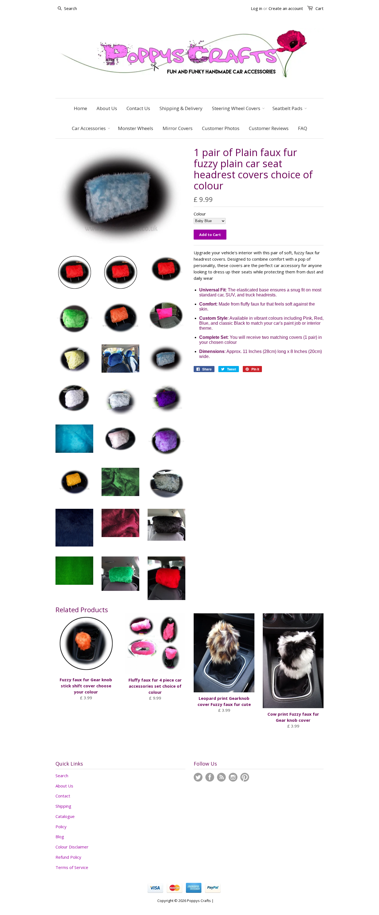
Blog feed (221, 777)
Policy (61, 826)
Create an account (286, 8)
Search (61, 775)
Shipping (63, 806)
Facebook (209, 777)
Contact (62, 796)
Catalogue (65, 816)
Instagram (233, 777)
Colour (200, 214)
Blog (59, 836)
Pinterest (244, 777)
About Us (64, 786)
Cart (319, 8)
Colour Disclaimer (72, 847)
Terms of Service (71, 867)
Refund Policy (68, 857)
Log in (256, 8)
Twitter (198, 777)
